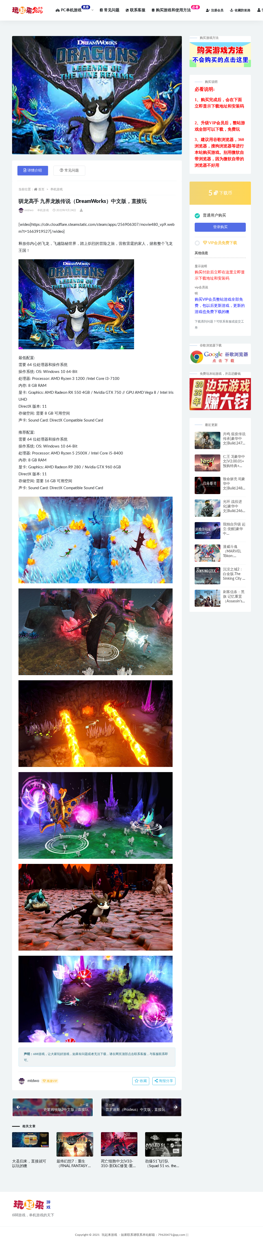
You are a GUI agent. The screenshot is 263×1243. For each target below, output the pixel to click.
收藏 (143, 1081)
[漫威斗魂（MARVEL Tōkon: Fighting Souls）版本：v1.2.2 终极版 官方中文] (207, 554)
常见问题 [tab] (71, 170)
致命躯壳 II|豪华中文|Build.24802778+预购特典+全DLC (234, 488)
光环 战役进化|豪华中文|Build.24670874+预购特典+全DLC (234, 511)
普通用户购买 (214, 215)
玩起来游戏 (109, 1234)
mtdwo (28, 210)
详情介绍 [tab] (34, 170)
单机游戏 (56, 189)
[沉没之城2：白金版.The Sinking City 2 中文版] (207, 579)
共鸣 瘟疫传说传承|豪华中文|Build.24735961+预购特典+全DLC (234, 443)
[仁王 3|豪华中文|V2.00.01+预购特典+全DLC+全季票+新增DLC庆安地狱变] (207, 464)
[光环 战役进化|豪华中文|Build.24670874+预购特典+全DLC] (207, 510)
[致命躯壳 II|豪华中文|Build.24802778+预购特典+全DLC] (207, 487)
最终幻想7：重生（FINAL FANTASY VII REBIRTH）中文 (74, 1166)
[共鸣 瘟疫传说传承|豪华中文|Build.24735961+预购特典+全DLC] (207, 442)
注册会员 (217, 10)
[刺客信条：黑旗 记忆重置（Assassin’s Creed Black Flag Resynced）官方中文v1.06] (207, 600)
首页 (41, 189)
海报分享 (165, 1081)
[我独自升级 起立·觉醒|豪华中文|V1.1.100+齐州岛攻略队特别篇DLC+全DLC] (207, 532)
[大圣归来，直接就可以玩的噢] (30, 1140)
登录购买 (220, 227)
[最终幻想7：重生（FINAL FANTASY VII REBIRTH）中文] (75, 1146)
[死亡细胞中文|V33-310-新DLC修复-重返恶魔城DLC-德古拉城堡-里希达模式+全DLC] (119, 1144)
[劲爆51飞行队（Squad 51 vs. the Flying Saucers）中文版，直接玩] (163, 1145)
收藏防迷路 (242, 10)
